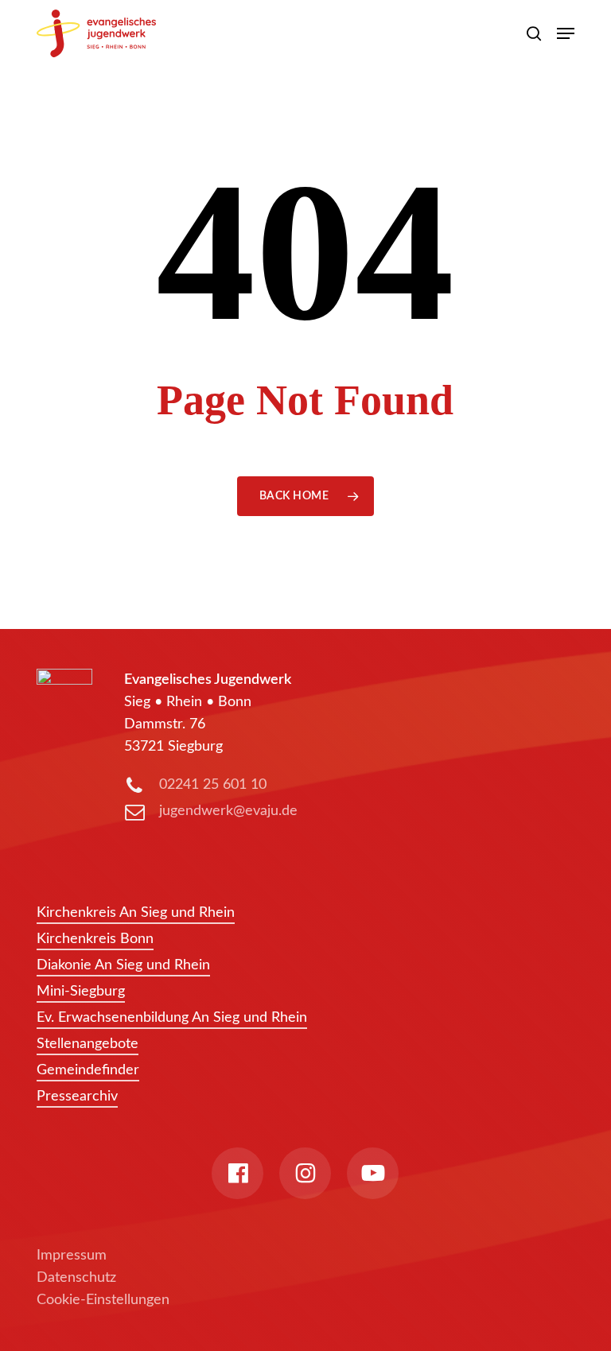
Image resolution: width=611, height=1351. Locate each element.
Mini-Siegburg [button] (81, 991)
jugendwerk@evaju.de (228, 811)
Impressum (72, 1255)
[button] (565, 33)
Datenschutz (76, 1278)
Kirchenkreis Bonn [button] (95, 939)
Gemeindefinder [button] (88, 1070)
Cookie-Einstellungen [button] (103, 1300)
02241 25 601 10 (213, 785)
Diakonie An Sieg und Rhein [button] (123, 965)
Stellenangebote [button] (87, 1044)
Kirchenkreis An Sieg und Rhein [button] (136, 913)
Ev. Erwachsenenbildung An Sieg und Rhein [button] (172, 1018)
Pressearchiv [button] (77, 1096)
